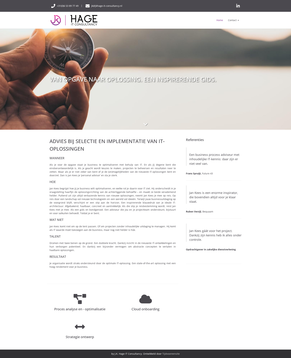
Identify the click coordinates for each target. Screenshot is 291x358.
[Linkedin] (238, 6)
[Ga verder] (145, 124)
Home (219, 20)
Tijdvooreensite (171, 353)
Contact (232, 20)
